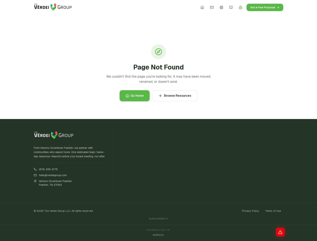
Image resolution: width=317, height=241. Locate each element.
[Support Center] (221, 7)
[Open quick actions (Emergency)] (280, 232)
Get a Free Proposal (262, 7)
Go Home (137, 96)
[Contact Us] (212, 7)
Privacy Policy (250, 211)
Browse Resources (177, 96)
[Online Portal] (240, 7)
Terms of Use (273, 211)
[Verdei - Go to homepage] (53, 7)
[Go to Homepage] (202, 7)
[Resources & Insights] (231, 7)
